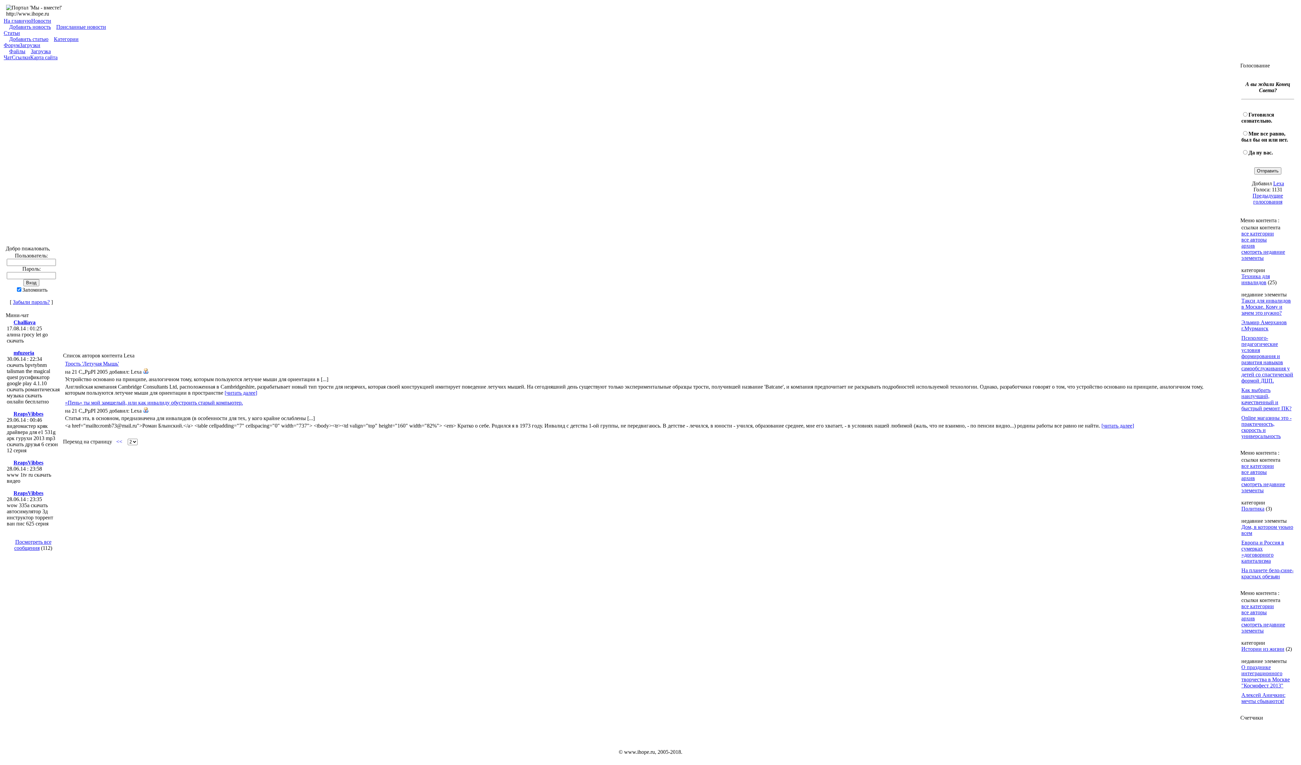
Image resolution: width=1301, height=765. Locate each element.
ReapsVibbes (28, 414)
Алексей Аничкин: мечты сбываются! (1263, 698)
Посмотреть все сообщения (32, 545)
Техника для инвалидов (1255, 279)
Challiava (25, 322)
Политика (1252, 509)
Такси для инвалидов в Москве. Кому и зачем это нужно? (1266, 307)
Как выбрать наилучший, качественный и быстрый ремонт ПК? (1266, 399)
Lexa (1278, 183)
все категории (1257, 233)
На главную (17, 21)
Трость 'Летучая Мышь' (92, 364)
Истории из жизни (1262, 649)
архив (1248, 246)
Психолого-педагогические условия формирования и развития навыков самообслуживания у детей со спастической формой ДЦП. (1267, 359)
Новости (41, 21)
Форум (12, 45)
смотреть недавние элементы (1263, 255)
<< (119, 441)
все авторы (1254, 240)
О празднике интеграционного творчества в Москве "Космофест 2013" (1265, 676)
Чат (8, 57)
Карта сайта (44, 57)
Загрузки (30, 45)
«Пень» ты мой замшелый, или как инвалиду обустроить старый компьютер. (154, 403)
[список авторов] (145, 372)
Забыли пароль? (31, 302)
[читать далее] (241, 393)
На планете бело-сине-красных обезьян (1267, 573)
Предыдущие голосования (1268, 199)
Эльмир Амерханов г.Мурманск (1264, 325)
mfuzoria (24, 353)
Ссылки (21, 57)
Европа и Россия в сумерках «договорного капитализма (1262, 552)
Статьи (12, 33)
